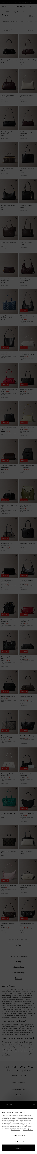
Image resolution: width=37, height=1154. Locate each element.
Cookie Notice (15, 1130)
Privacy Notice (28, 1130)
